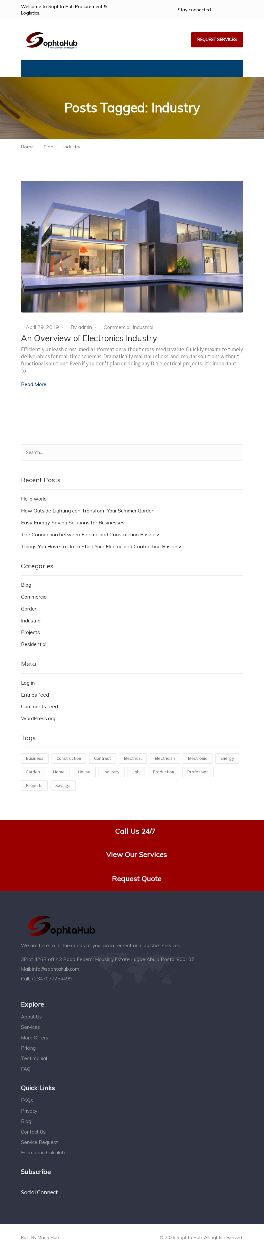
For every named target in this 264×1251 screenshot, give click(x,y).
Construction (68, 758)
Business (34, 758)
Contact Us (33, 1132)
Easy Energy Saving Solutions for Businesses (73, 522)
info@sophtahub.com (55, 969)
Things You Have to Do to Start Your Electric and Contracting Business (102, 546)
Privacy (29, 1111)
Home (59, 772)
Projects (30, 632)
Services (30, 1027)
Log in (28, 683)
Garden (29, 608)
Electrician (165, 758)
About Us (31, 1017)
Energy (227, 758)
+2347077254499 (51, 979)
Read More (33, 384)
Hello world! (34, 498)
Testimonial (34, 1058)
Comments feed (39, 706)
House (84, 772)
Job (136, 772)
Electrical (133, 758)
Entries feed (35, 694)
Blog (26, 584)
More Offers (34, 1038)
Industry (111, 772)
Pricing (28, 1048)
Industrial (143, 327)
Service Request (39, 1142)
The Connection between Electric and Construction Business (91, 534)
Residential (33, 644)
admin (85, 327)
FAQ (26, 1069)
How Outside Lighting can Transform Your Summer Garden (88, 510)
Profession (198, 772)
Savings (63, 785)
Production (163, 772)
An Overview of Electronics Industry (89, 338)
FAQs (27, 1100)
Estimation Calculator (44, 1152)
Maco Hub (47, 1237)
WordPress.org (38, 718)
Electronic (197, 758)
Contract (102, 758)
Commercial (117, 327)
